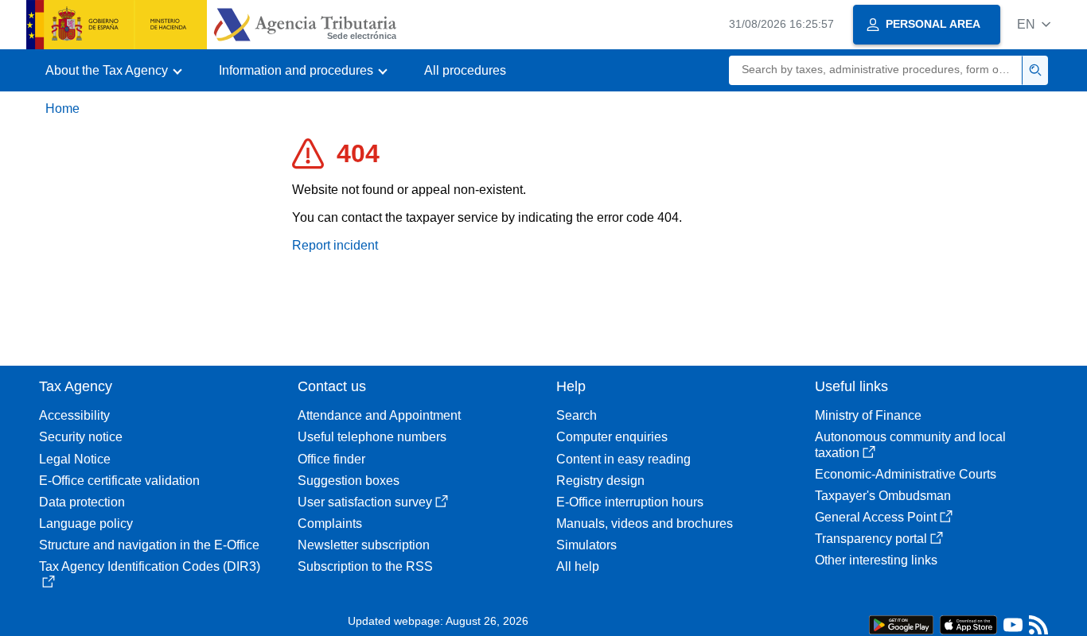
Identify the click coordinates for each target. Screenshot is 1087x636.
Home (62, 108)
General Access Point (876, 517)
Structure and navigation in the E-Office (149, 545)
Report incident (335, 245)
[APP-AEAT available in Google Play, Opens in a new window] (901, 623)
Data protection (82, 502)
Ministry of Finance (868, 415)
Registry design (600, 480)
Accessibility (74, 415)
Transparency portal (871, 538)
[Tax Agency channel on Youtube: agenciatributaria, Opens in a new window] (1013, 628)
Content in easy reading (623, 459)
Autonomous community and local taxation (910, 444)
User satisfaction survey (365, 502)
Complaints (330, 523)
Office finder (331, 459)
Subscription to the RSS (365, 566)
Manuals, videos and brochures (644, 523)
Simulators (586, 545)
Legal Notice (75, 459)
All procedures (465, 70)
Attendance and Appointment (379, 415)
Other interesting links (876, 560)
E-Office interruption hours (629, 502)
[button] (1034, 24)
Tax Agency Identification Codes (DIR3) (149, 566)
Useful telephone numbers (372, 437)
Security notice (81, 437)
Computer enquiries (612, 437)
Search (576, 415)
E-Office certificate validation (119, 480)
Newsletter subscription (364, 545)
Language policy (86, 523)
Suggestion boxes (348, 480)
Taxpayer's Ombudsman (883, 495)
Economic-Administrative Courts (905, 474)
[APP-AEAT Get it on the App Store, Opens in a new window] (968, 623)
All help (577, 566)
